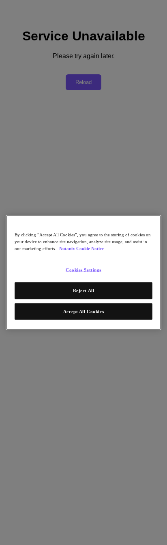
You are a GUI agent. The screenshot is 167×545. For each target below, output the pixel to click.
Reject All (83, 290)
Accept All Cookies (83, 311)
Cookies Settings (83, 269)
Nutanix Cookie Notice (81, 248)
